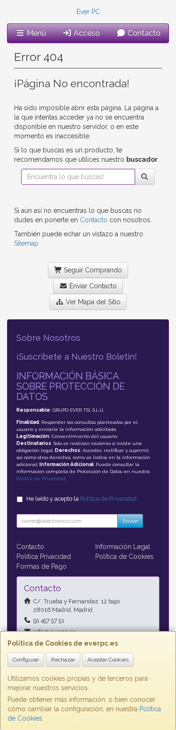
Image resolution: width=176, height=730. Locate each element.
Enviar (130, 521)
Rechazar (63, 659)
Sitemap (26, 243)
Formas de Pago (41, 566)
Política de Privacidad (40, 478)
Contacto (143, 33)
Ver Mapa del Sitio (92, 302)
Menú (35, 33)
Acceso (86, 33)
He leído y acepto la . (82, 498)
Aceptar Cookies (108, 659)
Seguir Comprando (92, 270)
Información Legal (122, 546)
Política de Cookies (124, 556)
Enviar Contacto (92, 286)
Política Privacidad (43, 556)
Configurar (26, 659)
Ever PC (88, 11)
